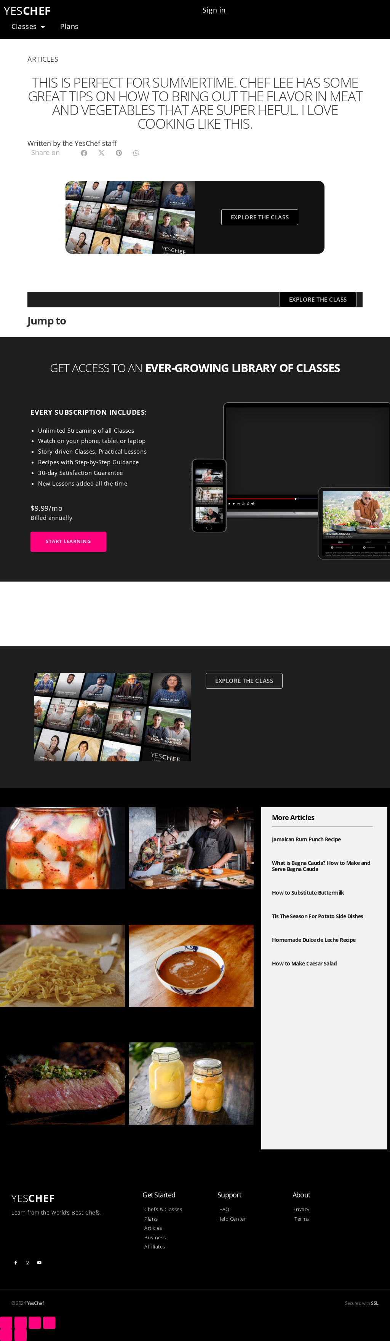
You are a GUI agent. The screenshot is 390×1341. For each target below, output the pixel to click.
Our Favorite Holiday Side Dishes (180, 901)
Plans (69, 26)
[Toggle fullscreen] (35, 1323)
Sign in (214, 9)
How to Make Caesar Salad (304, 963)
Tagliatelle (17, 1018)
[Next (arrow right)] (20, 1335)
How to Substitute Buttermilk (308, 892)
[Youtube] (39, 1262)
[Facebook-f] (15, 1262)
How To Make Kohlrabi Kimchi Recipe (59, 901)
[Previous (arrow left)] (6, 1335)
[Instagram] (28, 1262)
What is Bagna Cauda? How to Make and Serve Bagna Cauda (321, 866)
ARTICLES (42, 59)
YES (27, 10)
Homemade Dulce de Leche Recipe (184, 1018)
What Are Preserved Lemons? (175, 1136)
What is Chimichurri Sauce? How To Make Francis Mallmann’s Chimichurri (60, 1141)
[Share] (20, 1323)
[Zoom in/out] (49, 1323)
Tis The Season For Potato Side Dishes (317, 916)
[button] (84, 152)
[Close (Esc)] (6, 1323)
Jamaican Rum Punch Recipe (306, 839)
